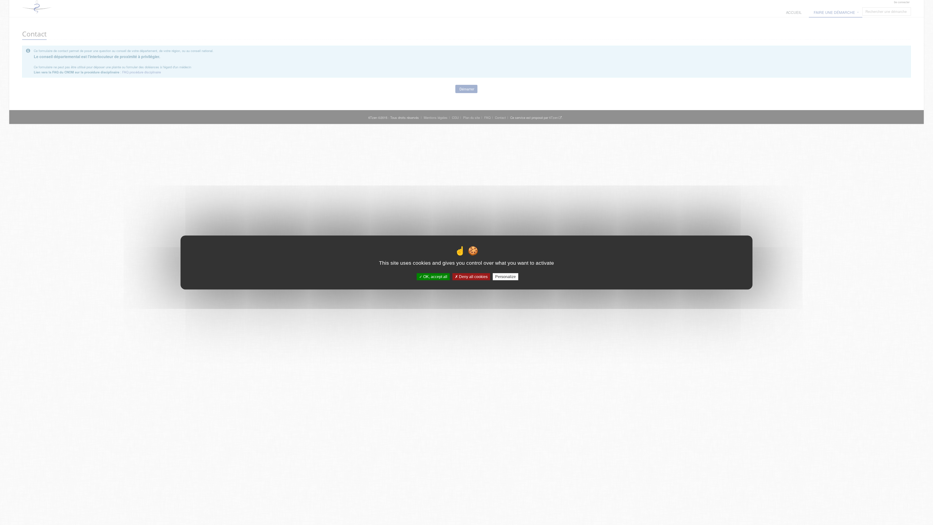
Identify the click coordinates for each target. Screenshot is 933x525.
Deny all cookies (473, 277)
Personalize (505, 277)
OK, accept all (434, 277)
